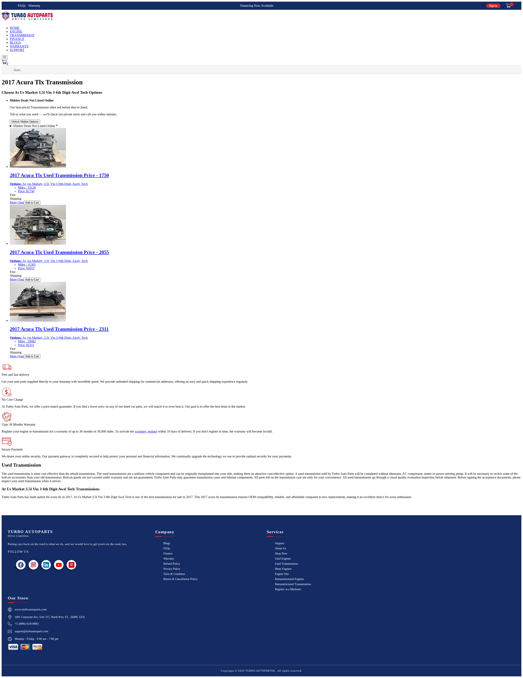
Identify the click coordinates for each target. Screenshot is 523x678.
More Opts (17, 202)
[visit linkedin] (46, 565)
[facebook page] (21, 565)
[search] (5, 57)
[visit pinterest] (71, 565)
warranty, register (146, 431)
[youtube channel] (59, 565)
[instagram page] (33, 565)
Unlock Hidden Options (25, 121)
